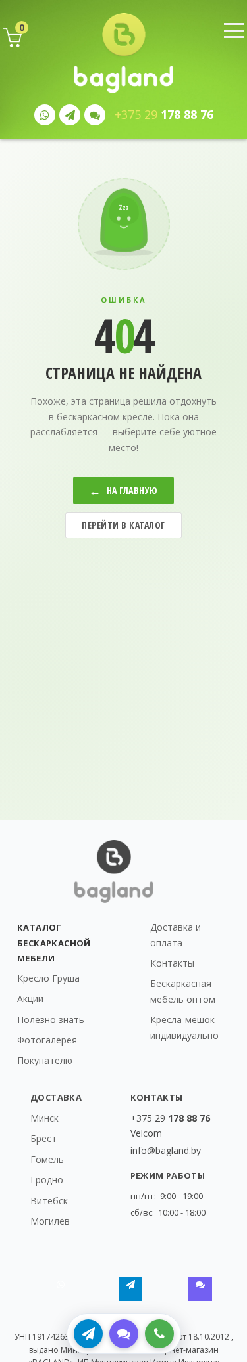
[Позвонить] (159, 1333)
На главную (123, 490)
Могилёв (50, 1221)
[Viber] (94, 114)
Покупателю (44, 1060)
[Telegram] (69, 114)
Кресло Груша (48, 978)
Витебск (49, 1201)
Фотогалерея (47, 1040)
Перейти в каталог (123, 525)
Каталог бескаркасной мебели (54, 942)
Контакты (172, 963)
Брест (43, 1138)
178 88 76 (164, 114)
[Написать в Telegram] (88, 1333)
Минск (44, 1118)
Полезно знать (50, 1019)
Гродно (46, 1180)
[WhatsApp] (44, 114)
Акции (30, 998)
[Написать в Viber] (123, 1333)
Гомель (47, 1159)
